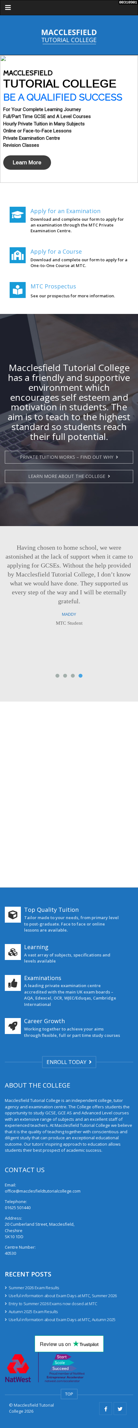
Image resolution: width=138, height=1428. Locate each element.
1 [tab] (57, 676)
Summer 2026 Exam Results (34, 1287)
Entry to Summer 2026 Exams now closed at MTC (53, 1303)
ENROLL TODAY (68, 1062)
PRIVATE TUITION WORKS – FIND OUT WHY (68, 457)
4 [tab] (80, 676)
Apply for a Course (56, 251)
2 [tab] (65, 676)
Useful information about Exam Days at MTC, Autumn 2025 (62, 1319)
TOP (69, 1394)
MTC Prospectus (53, 286)
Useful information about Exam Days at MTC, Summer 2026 (63, 1295)
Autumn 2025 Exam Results (33, 1311)
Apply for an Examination (65, 211)
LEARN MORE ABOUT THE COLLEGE (68, 476)
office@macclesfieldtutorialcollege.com (43, 1191)
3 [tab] (73, 676)
